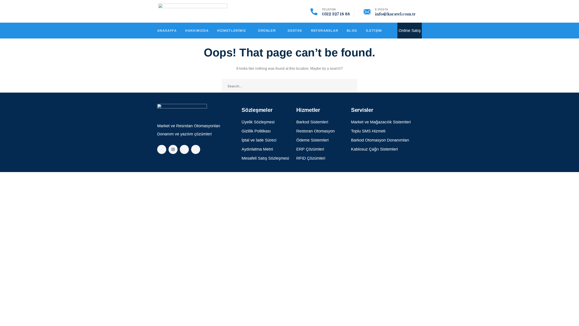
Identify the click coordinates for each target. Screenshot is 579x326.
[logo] (182, 109)
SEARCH (350, 86)
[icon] (161, 149)
